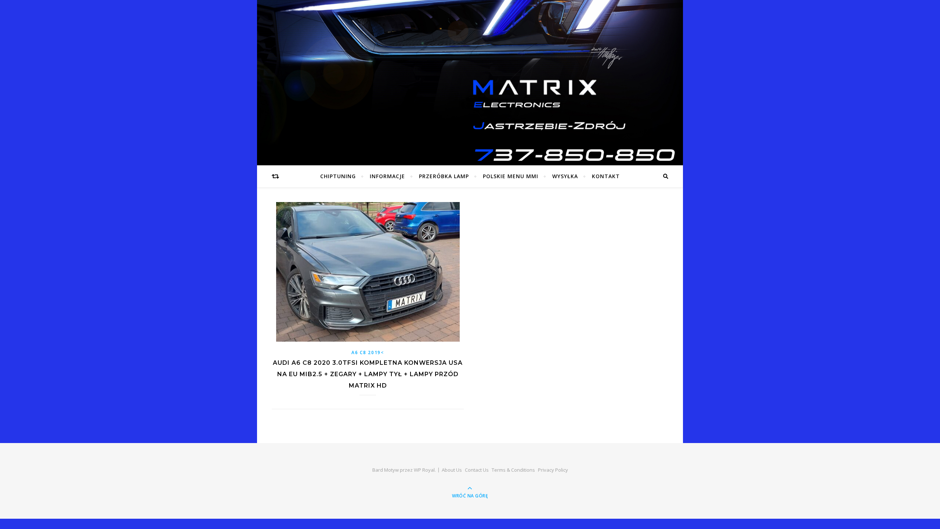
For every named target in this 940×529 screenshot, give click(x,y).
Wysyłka (565, 176)
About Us (452, 470)
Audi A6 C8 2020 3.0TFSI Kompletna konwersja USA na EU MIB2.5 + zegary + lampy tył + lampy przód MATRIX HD (368, 374)
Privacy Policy (553, 470)
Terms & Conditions (513, 470)
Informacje (387, 176)
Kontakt (606, 176)
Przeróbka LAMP (444, 176)
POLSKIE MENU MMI (510, 176)
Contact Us (477, 470)
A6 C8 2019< (367, 352)
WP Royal (424, 470)
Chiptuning (338, 176)
